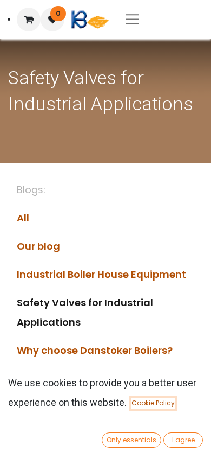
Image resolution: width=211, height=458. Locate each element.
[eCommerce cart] (29, 19)
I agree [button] (183, 439)
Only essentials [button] (131, 439)
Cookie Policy (153, 403)
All (23, 218)
